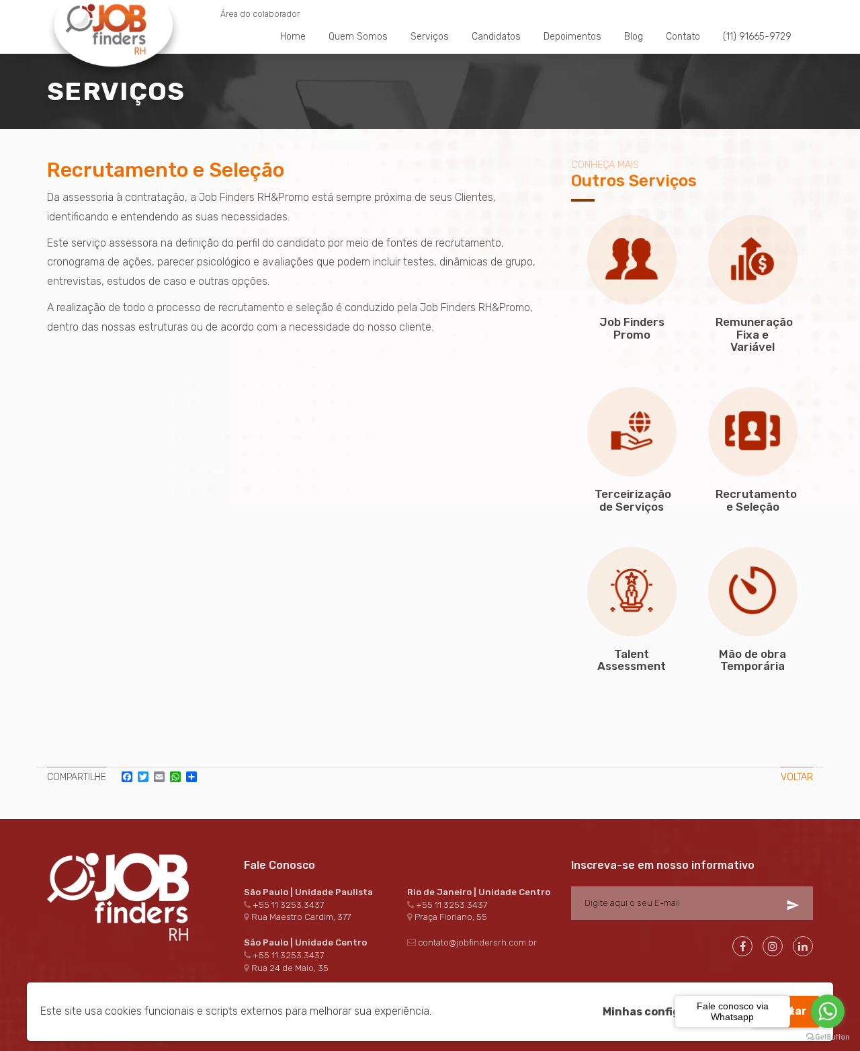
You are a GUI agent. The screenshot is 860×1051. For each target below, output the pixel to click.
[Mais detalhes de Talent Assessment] (632, 591)
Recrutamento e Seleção (756, 500)
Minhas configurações (664, 1011)
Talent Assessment (631, 660)
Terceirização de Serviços (633, 500)
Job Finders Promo (631, 328)
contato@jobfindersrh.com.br (477, 942)
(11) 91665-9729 (757, 36)
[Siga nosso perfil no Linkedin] (803, 946)
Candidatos (496, 36)
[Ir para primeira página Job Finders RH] (114, 6)
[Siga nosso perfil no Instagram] (773, 946)
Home (293, 36)
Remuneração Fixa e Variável (754, 334)
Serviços (430, 36)
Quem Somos (358, 36)
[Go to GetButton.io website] (827, 1037)
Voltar (797, 777)
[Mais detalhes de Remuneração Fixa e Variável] (753, 259)
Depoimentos (572, 36)
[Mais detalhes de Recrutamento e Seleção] (753, 431)
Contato (683, 36)
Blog (633, 36)
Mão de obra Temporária (752, 660)
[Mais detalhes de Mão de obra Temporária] (753, 591)
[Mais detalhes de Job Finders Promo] (632, 259)
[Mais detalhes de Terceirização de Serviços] (632, 431)
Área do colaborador (260, 14)
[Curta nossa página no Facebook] (742, 946)
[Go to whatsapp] (828, 1011)
